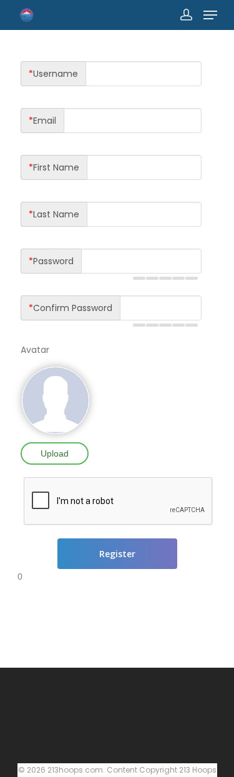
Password (51, 261)
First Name (54, 167)
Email (42, 120)
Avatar (35, 350)
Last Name (54, 214)
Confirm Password (70, 308)
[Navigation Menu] (210, 15)
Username (53, 73)
